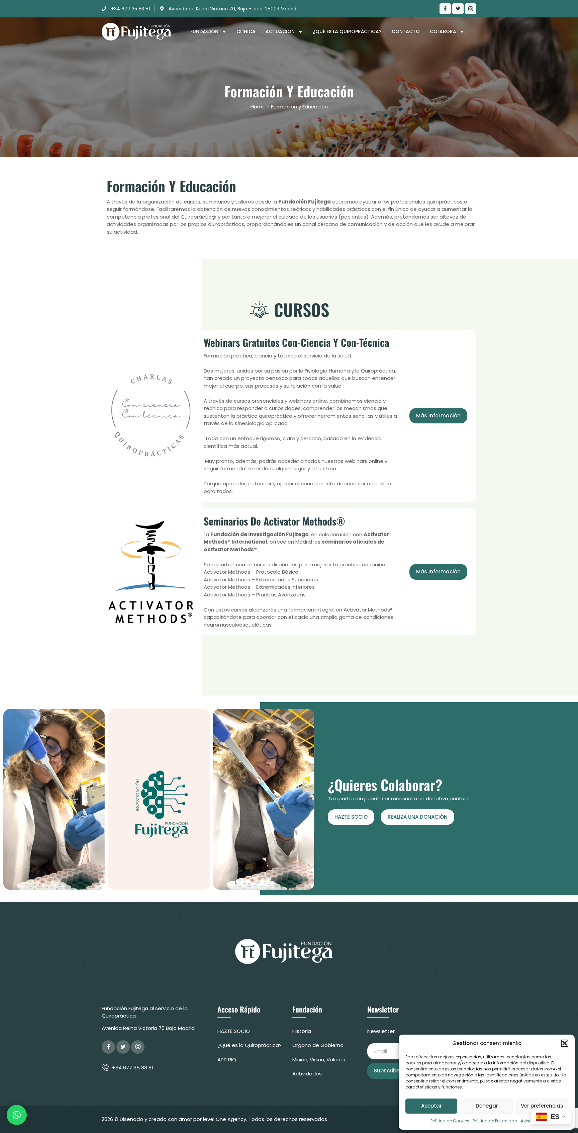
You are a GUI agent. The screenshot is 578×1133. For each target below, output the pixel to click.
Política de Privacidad (495, 1121)
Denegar (487, 1105)
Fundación (204, 31)
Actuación (280, 31)
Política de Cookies (449, 1121)
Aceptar (431, 1105)
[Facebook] (445, 8)
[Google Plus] (137, 1047)
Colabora (443, 31)
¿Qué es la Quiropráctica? (347, 31)
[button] (564, 1043)
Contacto (406, 31)
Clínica (246, 31)
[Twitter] (458, 8)
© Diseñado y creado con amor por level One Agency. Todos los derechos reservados (220, 1119)
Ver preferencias (542, 1105)
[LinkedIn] (470, 8)
